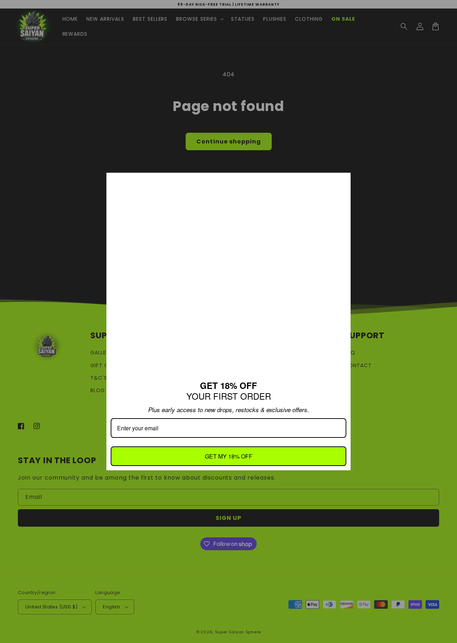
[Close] (342, 181)
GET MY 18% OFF (228, 456)
